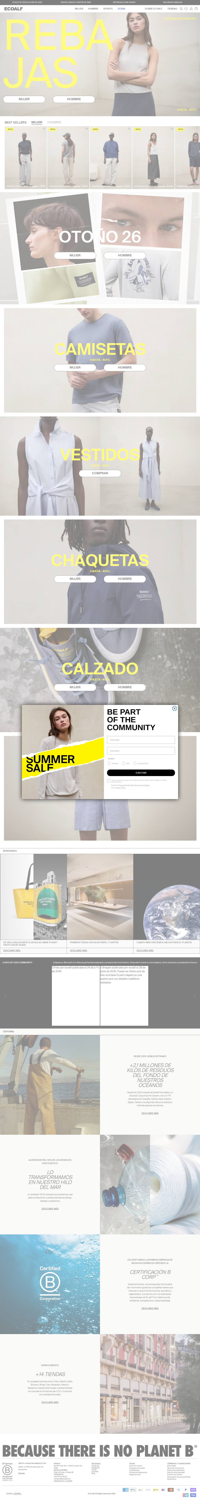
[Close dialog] (174, 708)
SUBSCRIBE (141, 772)
